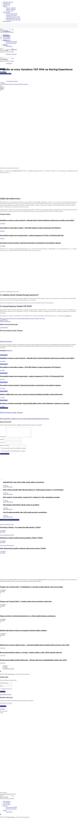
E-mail (2, 442)
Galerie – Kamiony (11, 7)
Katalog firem (6, 5)
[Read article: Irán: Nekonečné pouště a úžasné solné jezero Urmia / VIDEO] (39, 544)
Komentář (3, 436)
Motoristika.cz (11, 674)
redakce (4, 530)
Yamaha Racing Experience (28, 318)
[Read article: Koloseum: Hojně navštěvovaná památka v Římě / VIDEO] (39, 533)
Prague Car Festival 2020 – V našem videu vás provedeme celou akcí (25, 601)
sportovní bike (7, 318)
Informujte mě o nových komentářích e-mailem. (14, 448)
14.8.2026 (2, 223)
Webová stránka (4, 445)
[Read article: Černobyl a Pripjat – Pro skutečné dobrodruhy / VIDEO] (39, 523)
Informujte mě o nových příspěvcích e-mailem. (14, 451)
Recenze (5, 40)
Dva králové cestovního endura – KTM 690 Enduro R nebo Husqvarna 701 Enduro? (30, 228)
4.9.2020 (2, 591)
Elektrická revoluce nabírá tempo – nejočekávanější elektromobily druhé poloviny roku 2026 (34, 645)
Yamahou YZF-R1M (40, 318)
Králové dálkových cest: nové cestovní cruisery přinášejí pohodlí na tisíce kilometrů (31, 394)
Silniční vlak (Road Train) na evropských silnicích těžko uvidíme (23, 630)
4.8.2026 (2, 238)
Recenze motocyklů (11, 43)
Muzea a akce (6, 12)
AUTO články (6, 37)
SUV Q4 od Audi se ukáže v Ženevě (11, 412)
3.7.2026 (2, 397)
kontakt (5, 667)
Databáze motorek (8, 2)
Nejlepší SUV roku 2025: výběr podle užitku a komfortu (23, 482)
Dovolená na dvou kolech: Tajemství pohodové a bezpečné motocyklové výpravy (30, 243)
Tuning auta (9, 63)
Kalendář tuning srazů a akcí (13, 19)
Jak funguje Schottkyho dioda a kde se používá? (21, 505)
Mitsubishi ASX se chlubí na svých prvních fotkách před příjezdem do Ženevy (24, 419)
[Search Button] (12, 29)
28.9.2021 (2, 532)
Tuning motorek (24, 84)
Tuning (5, 44)
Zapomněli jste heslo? (5, 694)
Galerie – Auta (9, 10)
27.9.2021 (2, 553)
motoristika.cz (68, 315)
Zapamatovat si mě (7, 688)
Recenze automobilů (11, 41)
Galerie (5, 6)
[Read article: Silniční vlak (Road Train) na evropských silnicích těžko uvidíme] (39, 627)
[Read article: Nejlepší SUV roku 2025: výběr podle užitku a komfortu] (40, 479)
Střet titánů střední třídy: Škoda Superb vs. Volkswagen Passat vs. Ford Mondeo (33, 490)
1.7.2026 (2, 406)
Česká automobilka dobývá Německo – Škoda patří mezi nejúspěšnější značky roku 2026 (33, 660)
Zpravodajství (6, 31)
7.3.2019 (2, 82)
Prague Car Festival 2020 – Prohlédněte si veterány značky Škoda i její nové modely (31, 587)
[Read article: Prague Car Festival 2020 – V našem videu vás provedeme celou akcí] (39, 598)
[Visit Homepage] (11, 27)
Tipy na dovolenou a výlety (7, 524)
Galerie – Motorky (11, 9)
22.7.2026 (2, 246)
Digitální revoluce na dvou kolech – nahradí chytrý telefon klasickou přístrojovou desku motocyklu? (37, 220)
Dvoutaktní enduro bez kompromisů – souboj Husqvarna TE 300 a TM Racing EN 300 (32, 235)
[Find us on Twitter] (0, 37)
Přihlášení (2, 709)
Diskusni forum (7, 21)
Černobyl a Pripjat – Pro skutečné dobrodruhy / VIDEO (20, 527)
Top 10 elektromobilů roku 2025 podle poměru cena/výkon (25, 512)
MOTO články (7, 38)
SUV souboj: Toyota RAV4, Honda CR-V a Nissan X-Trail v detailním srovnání (31, 497)
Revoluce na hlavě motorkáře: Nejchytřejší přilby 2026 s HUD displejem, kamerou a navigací (34, 403)
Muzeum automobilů (11, 13)
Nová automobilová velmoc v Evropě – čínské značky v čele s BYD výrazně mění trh (31, 652)
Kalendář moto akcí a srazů (13, 18)
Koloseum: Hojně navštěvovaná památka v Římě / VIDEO (21, 538)
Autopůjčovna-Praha (8, 668)
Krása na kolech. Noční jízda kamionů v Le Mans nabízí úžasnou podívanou (28, 616)
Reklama (5, 665)
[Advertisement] (39, 102)
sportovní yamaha (16, 318)
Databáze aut (6, 3)
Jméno (2, 439)
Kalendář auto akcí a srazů (13, 16)
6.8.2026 (2, 231)
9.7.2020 (2, 620)
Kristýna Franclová (13, 81)
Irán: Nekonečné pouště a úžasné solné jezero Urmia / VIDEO (23, 548)
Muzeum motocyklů (11, 15)
